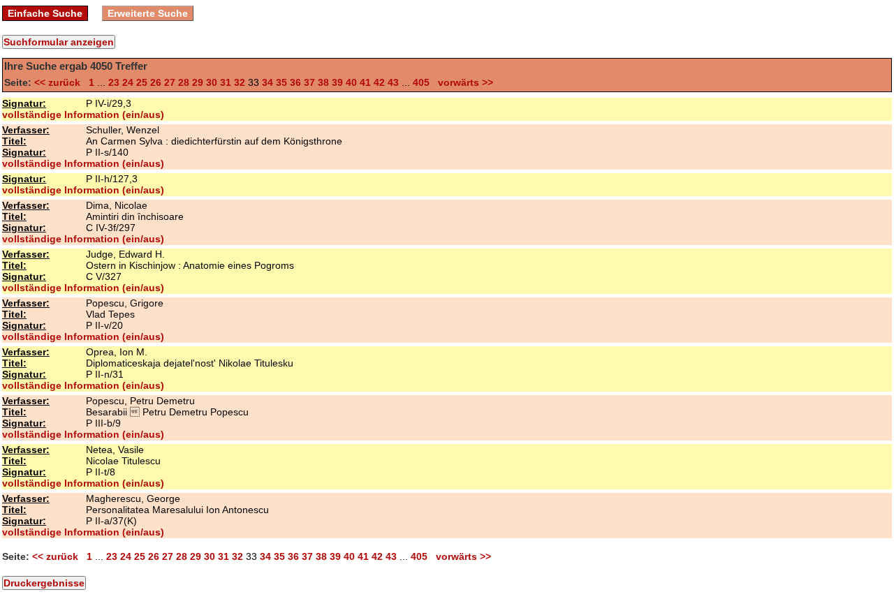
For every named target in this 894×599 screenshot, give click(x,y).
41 (365, 82)
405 (421, 82)
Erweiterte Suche (148, 13)
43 (393, 82)
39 (337, 82)
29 (197, 82)
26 (155, 82)
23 (113, 82)
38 (323, 82)
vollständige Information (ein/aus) (83, 114)
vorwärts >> (462, 82)
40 (351, 82)
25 (141, 82)
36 (295, 82)
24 (127, 82)
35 (281, 82)
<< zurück (60, 82)
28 (183, 82)
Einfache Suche (45, 13)
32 (239, 82)
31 (225, 82)
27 (169, 82)
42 (379, 82)
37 (309, 82)
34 (267, 82)
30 (211, 82)
